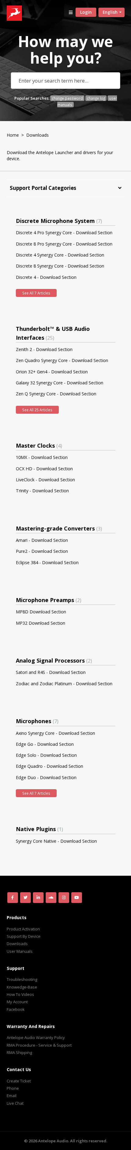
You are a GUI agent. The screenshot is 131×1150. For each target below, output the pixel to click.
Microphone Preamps (48, 600)
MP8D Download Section (41, 612)
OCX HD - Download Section (44, 468)
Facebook (16, 1009)
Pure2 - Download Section (42, 551)
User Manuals (20, 951)
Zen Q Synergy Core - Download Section (56, 394)
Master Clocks (38, 445)
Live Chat (15, 1103)
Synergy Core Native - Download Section (56, 841)
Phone (13, 1088)
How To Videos (20, 994)
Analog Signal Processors (53, 660)
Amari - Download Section (42, 540)
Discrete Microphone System (58, 220)
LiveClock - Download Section (45, 480)
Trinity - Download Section (42, 491)
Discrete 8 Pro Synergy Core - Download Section (64, 244)
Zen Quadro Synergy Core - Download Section (62, 360)
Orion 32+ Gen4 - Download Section (52, 372)
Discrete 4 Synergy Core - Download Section (60, 255)
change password (67, 98)
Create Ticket (19, 1081)
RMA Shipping (19, 1052)
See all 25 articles (37, 409)
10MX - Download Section (42, 457)
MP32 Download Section (40, 623)
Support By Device (24, 936)
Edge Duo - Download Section (46, 777)
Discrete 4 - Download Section (46, 277)
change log (96, 98)
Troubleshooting (22, 979)
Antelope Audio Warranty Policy (36, 1037)
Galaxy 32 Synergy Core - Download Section (59, 383)
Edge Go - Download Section (45, 744)
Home (13, 135)
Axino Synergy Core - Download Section (55, 733)
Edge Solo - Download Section (46, 755)
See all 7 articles (36, 292)
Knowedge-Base (22, 987)
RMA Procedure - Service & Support (39, 1045)
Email (11, 1095)
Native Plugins (39, 829)
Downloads (17, 943)
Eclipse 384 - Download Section (47, 562)
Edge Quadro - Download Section (49, 766)
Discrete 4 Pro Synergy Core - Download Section (64, 232)
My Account (17, 1001)
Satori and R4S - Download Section (51, 672)
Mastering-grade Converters (58, 528)
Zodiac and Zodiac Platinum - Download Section (64, 683)
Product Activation (23, 929)
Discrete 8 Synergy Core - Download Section (60, 266)
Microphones (36, 721)
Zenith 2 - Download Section (44, 349)
